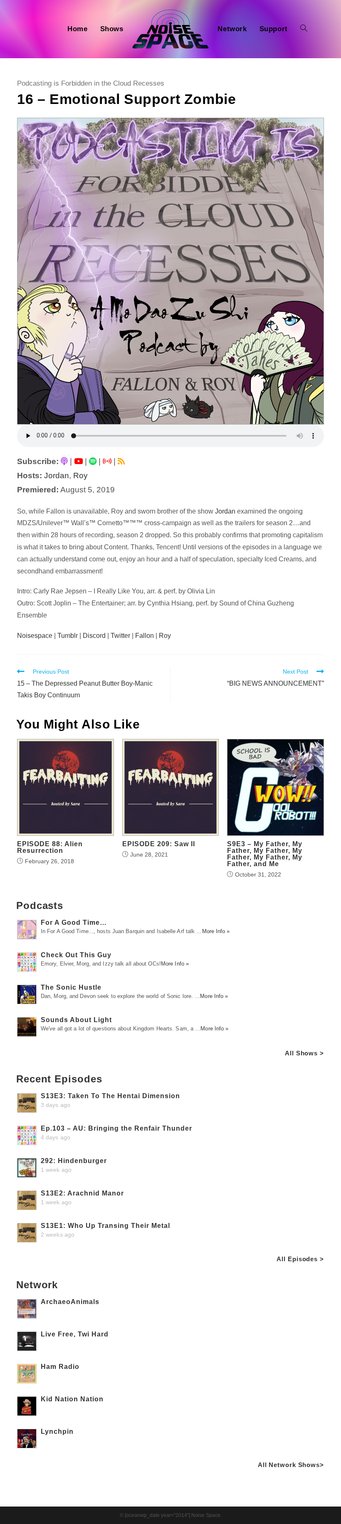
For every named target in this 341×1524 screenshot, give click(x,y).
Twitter (120, 635)
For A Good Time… (74, 922)
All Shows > (304, 1053)
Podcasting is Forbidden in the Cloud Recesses (90, 83)
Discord (94, 635)
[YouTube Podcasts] (78, 461)
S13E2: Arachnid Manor (82, 1193)
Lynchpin (57, 1431)
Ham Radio (60, 1366)
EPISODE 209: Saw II (158, 844)
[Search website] (304, 29)
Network (37, 1284)
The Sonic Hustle (71, 987)
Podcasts (39, 905)
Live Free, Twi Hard (75, 1334)
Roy (80, 475)
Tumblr (67, 635)
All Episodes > (300, 1258)
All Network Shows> (291, 1464)
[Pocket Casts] (107, 461)
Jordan (56, 475)
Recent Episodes (59, 1078)
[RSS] (121, 461)
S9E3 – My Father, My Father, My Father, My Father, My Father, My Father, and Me (264, 854)
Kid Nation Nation (72, 1399)
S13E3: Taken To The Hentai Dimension (110, 1095)
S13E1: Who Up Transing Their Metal (105, 1225)
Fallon (144, 635)
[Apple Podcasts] (64, 461)
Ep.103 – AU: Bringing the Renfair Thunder (116, 1128)
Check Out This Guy (76, 954)
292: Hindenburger (74, 1160)
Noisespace (34, 635)
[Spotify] (92, 461)
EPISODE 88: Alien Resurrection (50, 847)
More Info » (216, 931)
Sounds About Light (76, 1019)
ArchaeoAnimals (70, 1301)
